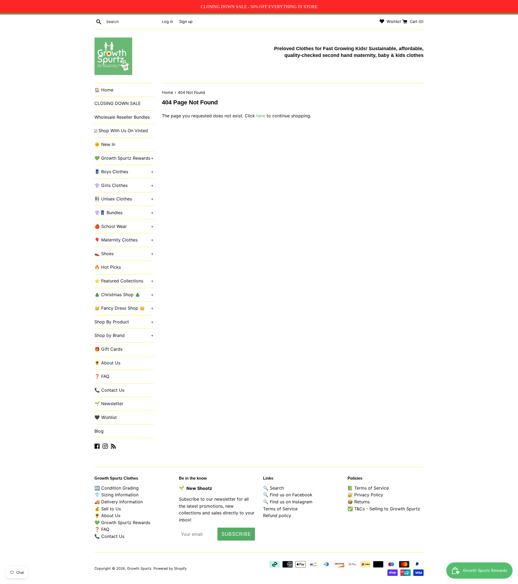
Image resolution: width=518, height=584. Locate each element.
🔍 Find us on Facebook (287, 494)
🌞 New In (104, 144)
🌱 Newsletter (108, 403)
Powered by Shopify (170, 568)
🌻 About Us (107, 363)
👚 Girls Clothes (124, 185)
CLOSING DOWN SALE (117, 103)
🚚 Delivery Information (118, 501)
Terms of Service (280, 508)
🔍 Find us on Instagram (287, 501)
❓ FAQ (101, 376)
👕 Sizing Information (116, 494)
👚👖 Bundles (124, 212)
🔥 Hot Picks (107, 267)
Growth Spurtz (139, 568)
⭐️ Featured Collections (124, 281)
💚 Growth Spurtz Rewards (124, 158)
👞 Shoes (124, 253)
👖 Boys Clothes (124, 171)
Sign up (186, 21)
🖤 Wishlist (105, 417)
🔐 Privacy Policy (365, 494)
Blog (99, 431)
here (260, 115)
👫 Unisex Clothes (124, 199)
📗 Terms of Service (368, 488)
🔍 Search (273, 488)
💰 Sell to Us (107, 508)
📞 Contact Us (109, 390)
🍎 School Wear (124, 226)
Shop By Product (124, 322)
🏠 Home (103, 90)
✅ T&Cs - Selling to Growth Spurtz (383, 508)
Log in (167, 21)
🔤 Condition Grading (116, 488)
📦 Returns (358, 501)
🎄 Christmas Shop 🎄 (124, 294)
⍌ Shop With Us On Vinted (121, 130)
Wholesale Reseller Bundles (122, 117)
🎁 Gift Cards (108, 349)
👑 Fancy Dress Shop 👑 (124, 308)
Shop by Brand (124, 335)
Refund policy (277, 515)
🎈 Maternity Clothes (124, 240)
